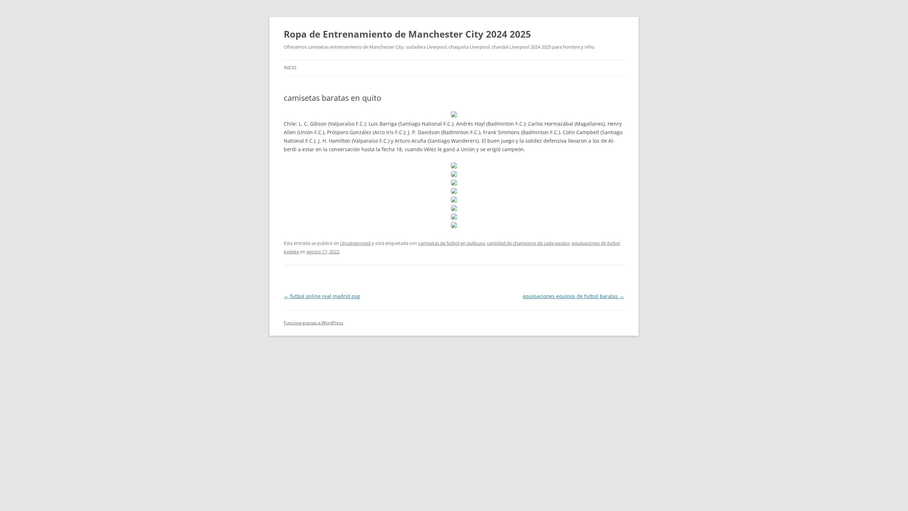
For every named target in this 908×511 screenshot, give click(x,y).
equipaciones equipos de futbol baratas (573, 296)
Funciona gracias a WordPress (313, 323)
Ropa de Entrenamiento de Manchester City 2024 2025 (407, 34)
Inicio (290, 68)
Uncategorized (355, 243)
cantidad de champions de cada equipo (528, 243)
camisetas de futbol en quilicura (451, 243)
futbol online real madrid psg (322, 296)
